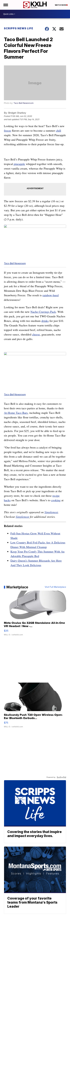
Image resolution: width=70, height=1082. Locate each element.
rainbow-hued (50, 295)
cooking (56, 500)
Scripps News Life (18, 28)
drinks (45, 321)
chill (58, 130)
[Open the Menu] (5, 5)
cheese (36, 334)
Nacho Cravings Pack (43, 312)
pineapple (19, 164)
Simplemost (51, 512)
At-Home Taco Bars (16, 413)
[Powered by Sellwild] (61, 777)
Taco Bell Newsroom (24, 103)
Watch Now (60, 5)
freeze (7, 130)
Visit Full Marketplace (55, 587)
